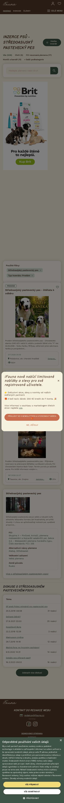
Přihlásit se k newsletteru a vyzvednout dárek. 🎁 (32, 417)
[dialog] (32, 770)
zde (20, 408)
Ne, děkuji (32, 425)
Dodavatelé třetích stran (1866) (22, 760)
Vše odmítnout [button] (32, 791)
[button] (32, 798)
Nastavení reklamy (10, 775)
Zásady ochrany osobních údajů (23, 778)
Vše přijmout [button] (32, 784)
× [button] (61, 740)
